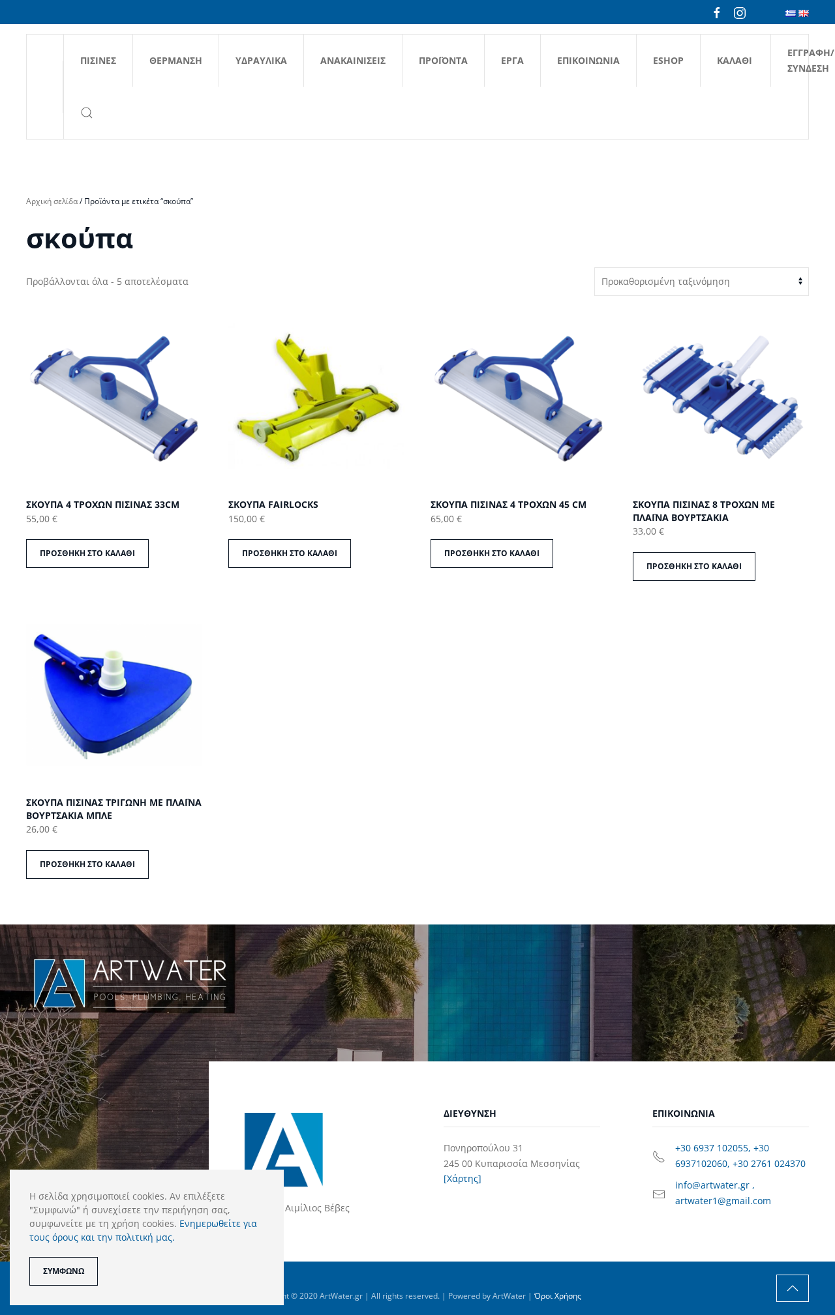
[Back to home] (45, 87)
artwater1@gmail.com (723, 1200)
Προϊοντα (443, 60)
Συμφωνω (63, 1271)
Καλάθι (734, 60)
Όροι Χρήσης (557, 1295)
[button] (86, 113)
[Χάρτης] (462, 1178)
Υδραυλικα (261, 60)
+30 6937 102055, (714, 1148)
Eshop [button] (668, 60)
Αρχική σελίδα (52, 201)
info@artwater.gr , (715, 1185)
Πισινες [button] (98, 60)
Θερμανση (175, 60)
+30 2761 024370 (769, 1163)
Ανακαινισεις (353, 60)
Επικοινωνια (588, 60)
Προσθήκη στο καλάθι (87, 553)
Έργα (512, 60)
